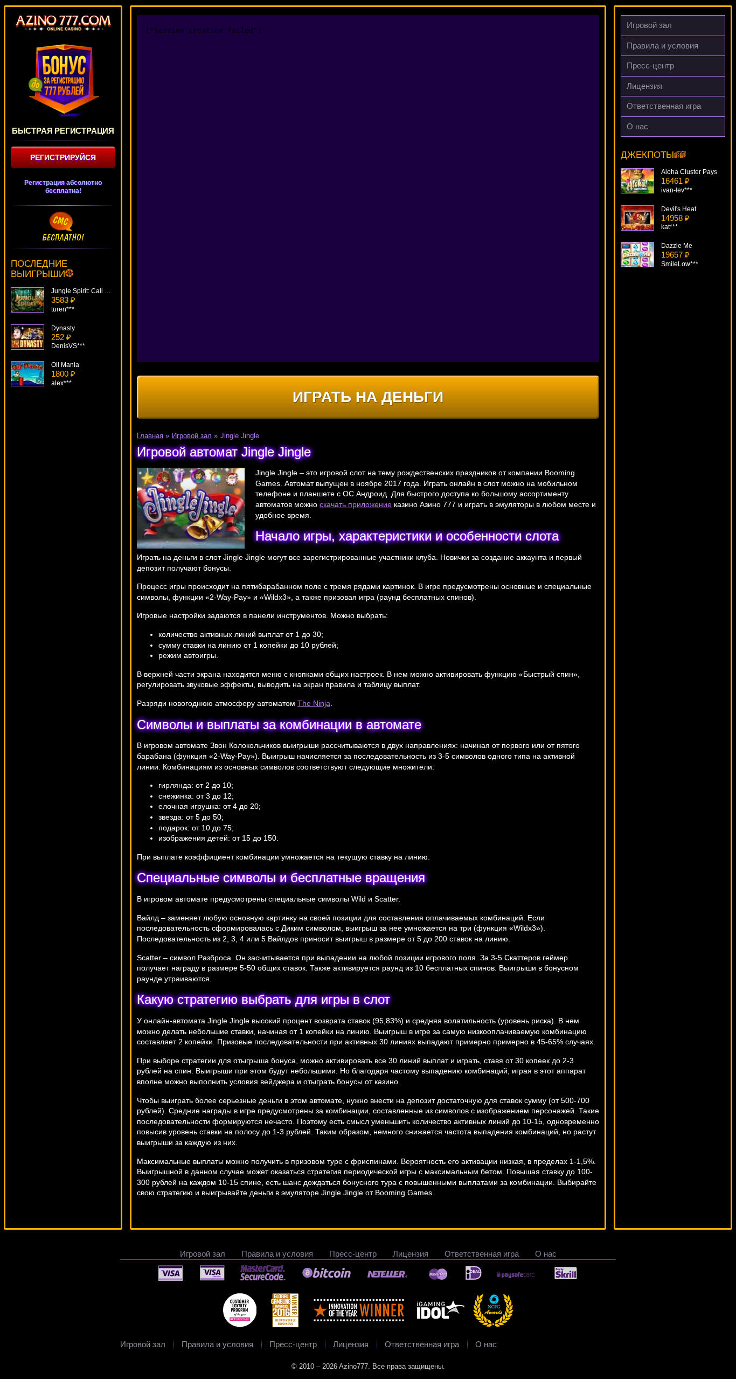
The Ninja (313, 703)
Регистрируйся (63, 157)
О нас (637, 126)
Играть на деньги (368, 397)
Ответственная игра (664, 105)
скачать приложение (356, 504)
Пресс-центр (650, 65)
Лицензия (644, 86)
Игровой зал (649, 25)
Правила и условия (662, 45)
